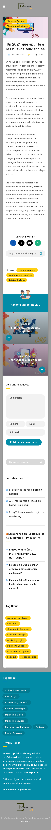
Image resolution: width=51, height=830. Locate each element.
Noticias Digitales (16, 280)
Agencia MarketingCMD (25, 304)
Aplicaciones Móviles (17, 618)
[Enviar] (41, 461)
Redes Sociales (28, 656)
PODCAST (25, 821)
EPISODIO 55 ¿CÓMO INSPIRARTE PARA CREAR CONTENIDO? (23, 553)
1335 (40, 54)
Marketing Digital (16, 640)
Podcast (11, 656)
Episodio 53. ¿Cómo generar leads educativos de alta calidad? (25, 584)
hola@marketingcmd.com (17, 789)
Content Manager (27, 270)
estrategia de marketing (20, 275)
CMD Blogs (12, 623)
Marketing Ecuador (16, 21)
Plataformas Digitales (17, 26)
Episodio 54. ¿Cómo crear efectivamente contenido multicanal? (23, 569)
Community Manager (18, 629)
